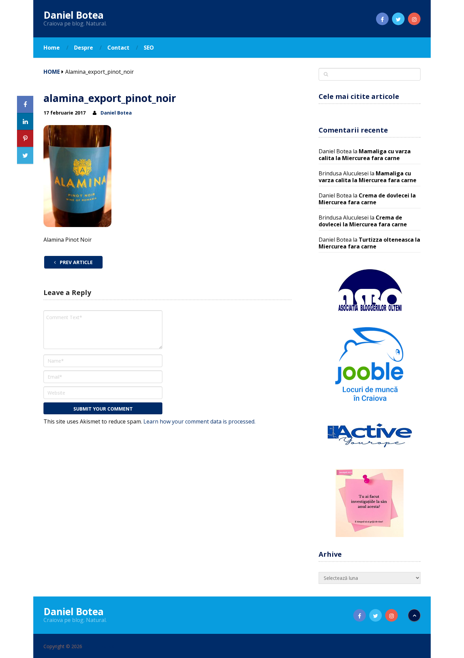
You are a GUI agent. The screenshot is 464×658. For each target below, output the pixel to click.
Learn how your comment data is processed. (199, 421)
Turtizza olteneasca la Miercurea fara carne (369, 243)
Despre (83, 47)
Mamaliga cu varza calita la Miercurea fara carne (365, 155)
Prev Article (75, 262)
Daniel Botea (73, 15)
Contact (118, 47)
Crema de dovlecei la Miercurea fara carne (367, 199)
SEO (149, 47)
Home (51, 47)
